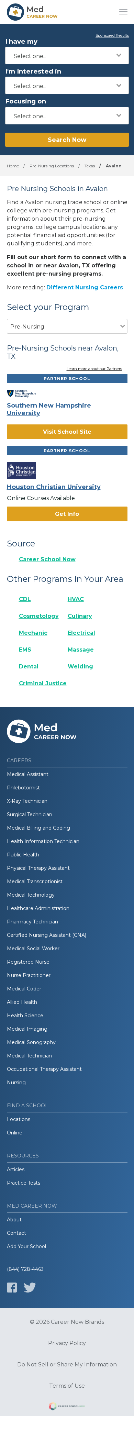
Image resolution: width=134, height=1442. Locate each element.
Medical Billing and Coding (38, 828)
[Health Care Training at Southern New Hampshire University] (26, 394)
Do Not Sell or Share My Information (67, 1365)
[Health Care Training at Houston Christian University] (26, 470)
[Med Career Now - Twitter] (30, 1288)
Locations (18, 1119)
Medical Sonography (31, 1042)
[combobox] (67, 55)
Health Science (25, 1015)
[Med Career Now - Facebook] (12, 1288)
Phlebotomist (23, 788)
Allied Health (22, 1002)
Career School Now (47, 559)
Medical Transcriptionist (35, 881)
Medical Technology (31, 895)
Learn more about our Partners (94, 369)
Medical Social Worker (33, 948)
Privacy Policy (67, 1343)
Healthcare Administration (38, 908)
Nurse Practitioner (29, 975)
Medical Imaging (27, 1029)
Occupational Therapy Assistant (44, 1069)
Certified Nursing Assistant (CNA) (46, 935)
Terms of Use (67, 1386)
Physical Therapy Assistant (38, 868)
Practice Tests (23, 1183)
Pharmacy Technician (32, 922)
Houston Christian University (54, 487)
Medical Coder (24, 989)
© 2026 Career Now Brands (67, 1322)
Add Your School (26, 1246)
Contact (16, 1233)
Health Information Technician (43, 841)
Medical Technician (29, 1056)
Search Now (67, 139)
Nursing (16, 1082)
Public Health (23, 855)
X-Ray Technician (27, 801)
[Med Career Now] (32, 12)
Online (14, 1133)
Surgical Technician (29, 814)
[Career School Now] (67, 1407)
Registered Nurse (28, 962)
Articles (15, 1169)
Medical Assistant (27, 774)
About (14, 1220)
